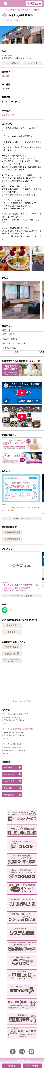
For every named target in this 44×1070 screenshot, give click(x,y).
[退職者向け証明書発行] (22, 1019)
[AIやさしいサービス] (22, 816)
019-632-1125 (8, 76)
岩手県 (19, 10)
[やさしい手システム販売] (22, 932)
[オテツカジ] (22, 917)
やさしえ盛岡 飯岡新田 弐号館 (17, 714)
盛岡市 (27, 10)
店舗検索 (11, 10)
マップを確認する (11, 63)
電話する (11, 1065)
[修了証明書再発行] (22, 1004)
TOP (3, 10)
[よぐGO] (22, 874)
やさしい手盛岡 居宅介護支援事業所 (19, 729)
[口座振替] (22, 975)
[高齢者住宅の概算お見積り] (22, 859)
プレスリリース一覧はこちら (22, 596)
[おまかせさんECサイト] (22, 903)
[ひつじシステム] (22, 961)
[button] (22, 35)
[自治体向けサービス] (22, 946)
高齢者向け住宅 (8, 115)
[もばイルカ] (22, 990)
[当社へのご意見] (22, 1033)
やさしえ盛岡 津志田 (13, 744)
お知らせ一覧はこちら (22, 518)
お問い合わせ (32, 1065)
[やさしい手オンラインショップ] (22, 888)
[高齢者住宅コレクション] (22, 845)
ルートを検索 (32, 63)
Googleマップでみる (22, 701)
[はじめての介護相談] (22, 831)
